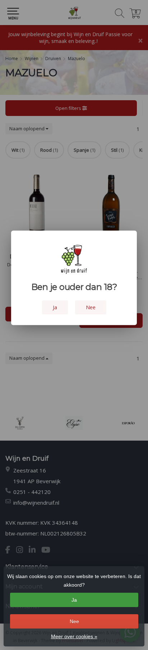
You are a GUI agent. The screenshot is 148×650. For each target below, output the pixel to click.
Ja (74, 600)
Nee (74, 621)
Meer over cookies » (74, 636)
